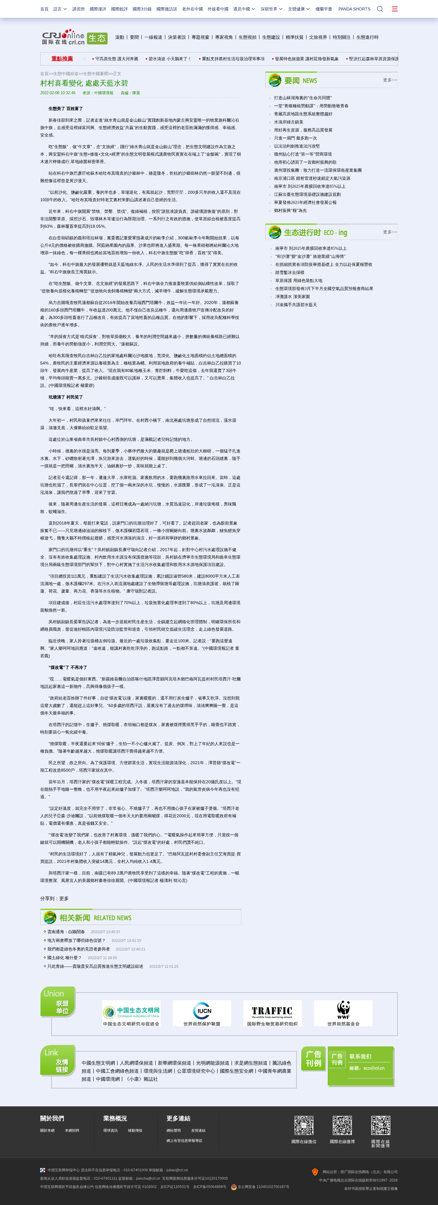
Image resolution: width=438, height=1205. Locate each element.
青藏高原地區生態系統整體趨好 (303, 114)
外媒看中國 (218, 9)
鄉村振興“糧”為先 (290, 210)
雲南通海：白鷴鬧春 (66, 931)
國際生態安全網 (236, 1071)
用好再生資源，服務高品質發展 (303, 130)
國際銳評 (119, 9)
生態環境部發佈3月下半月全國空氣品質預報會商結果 (324, 288)
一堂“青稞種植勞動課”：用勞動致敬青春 (311, 106)
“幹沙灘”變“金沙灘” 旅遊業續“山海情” (310, 256)
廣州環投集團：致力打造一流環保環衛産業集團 (318, 170)
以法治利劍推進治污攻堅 (297, 146)
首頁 (44, 9)
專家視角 (224, 37)
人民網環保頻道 (136, 1063)
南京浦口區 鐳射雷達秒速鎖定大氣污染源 (312, 178)
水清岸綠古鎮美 (288, 122)
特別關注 (342, 37)
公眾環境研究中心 (196, 1071)
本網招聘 (72, 1130)
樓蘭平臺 (324, 9)
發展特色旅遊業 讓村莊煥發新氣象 (293, 58)
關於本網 (47, 1130)
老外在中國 (192, 9)
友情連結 (198, 1130)
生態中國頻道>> (68, 74)
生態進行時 (367, 37)
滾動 (119, 37)
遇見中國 (241, 9)
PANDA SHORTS (354, 9)
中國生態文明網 (98, 1063)
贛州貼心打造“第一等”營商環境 (303, 154)
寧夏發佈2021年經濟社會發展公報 (305, 202)
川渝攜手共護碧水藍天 (296, 305)
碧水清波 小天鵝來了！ (156, 58)
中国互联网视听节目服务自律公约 (67, 1187)
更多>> (390, 80)
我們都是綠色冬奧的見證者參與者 (78, 949)
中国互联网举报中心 (64, 1170)
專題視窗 (200, 37)
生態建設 (271, 37)
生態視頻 (248, 37)
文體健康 (296, 9)
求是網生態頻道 (251, 1063)
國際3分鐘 (142, 9)
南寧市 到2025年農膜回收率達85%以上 (310, 186)
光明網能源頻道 (212, 1063)
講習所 (78, 9)
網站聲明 (174, 1130)
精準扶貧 (295, 37)
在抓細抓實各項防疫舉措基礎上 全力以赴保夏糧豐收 (323, 264)
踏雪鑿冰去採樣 (290, 272)
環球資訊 (110, 1130)
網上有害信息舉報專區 (184, 1141)
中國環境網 (108, 1079)
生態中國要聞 (95, 74)
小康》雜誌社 (143, 1079)
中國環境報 (104, 93)
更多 (64, 898)
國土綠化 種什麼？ (64, 957)
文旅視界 (318, 37)
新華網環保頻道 (174, 1063)
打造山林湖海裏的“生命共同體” (303, 98)
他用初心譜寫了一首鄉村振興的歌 (305, 162)
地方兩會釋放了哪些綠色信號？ (76, 940)
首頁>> (46, 74)
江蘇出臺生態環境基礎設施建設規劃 (307, 194)
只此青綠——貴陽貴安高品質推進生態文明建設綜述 (95, 966)
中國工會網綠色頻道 (117, 1071)
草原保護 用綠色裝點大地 (298, 280)
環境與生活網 (158, 1071)
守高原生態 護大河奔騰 (103, 58)
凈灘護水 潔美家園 (292, 296)
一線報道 (153, 37)
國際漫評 (98, 9)
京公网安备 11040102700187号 (263, 1187)
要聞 (134, 37)
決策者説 (177, 37)
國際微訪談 (166, 9)
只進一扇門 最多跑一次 (295, 138)
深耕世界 (269, 9)
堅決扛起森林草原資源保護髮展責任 (369, 58)
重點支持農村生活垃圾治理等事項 (219, 58)
